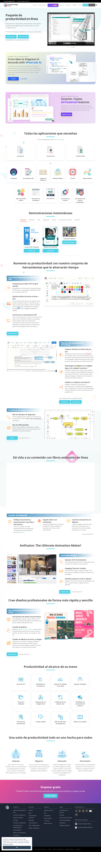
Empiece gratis (11, 36)
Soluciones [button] (68, 5)
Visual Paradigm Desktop (23, 1)
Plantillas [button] (74, 5)
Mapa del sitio (48, 823)
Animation (32, 220)
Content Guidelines (64, 820)
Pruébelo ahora (65, 592)
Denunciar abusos (64, 825)
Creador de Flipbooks (19, 815)
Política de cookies (8, 844)
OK (17, 847)
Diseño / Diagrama (34, 828)
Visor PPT (77, 220)
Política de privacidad (65, 817)
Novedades (47, 815)
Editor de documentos (19, 832)
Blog (30, 813)
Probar (12, 438)
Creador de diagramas (19, 823)
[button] (42, 5)
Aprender (31, 820)
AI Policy (61, 815)
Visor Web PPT (17, 830)
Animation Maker (18, 817)
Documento (64, 402)
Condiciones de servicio (40, 849)
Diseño (54, 220)
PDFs (38, 220)
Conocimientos (33, 823)
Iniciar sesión (92, 5)
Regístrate (85, 5)
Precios (80, 5)
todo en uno (57, 139)
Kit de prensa (48, 818)
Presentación (76, 402)
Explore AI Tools (23, 36)
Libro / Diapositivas (34, 825)
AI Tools (52, 5)
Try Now (13, 79)
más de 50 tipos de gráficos (25, 629)
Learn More (24, 79)
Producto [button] (35, 5)
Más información (12, 333)
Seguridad (62, 823)
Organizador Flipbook (69, 242)
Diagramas (46, 220)
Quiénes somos (48, 810)
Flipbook (23, 220)
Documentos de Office (65, 220)
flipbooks (21, 532)
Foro (45, 813)
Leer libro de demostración (31, 251)
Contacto (46, 821)
